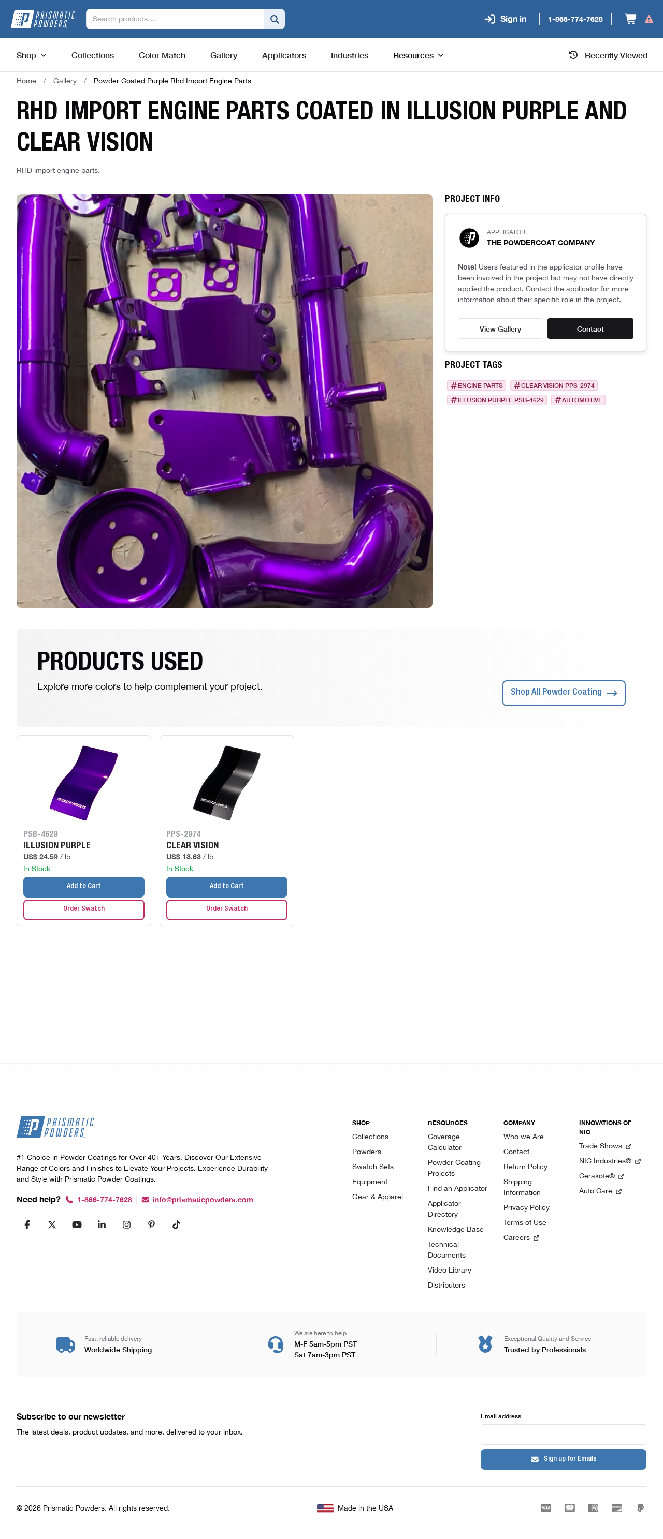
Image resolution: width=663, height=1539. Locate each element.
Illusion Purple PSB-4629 (501, 400)
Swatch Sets (373, 1167)
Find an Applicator (457, 1189)
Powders (366, 1152)
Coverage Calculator (445, 1143)
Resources (413, 55)
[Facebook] (27, 1224)
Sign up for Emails (570, 1459)
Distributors (446, 1285)
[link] (172, 81)
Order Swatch (84, 909)
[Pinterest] (151, 1224)
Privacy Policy (526, 1208)
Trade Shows (600, 1146)
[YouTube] (76, 1224)
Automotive (582, 400)
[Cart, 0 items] (639, 19)
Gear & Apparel (377, 1197)
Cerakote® (597, 1176)
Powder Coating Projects (454, 1168)
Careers (516, 1238)
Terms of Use (524, 1223)
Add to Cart (84, 886)
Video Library (449, 1270)
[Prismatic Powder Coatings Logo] (43, 19)
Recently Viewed (616, 55)
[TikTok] (176, 1224)
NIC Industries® (605, 1161)
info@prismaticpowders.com (203, 1199)
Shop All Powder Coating (556, 692)
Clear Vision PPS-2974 (558, 385)
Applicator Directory (444, 1209)
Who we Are (523, 1137)
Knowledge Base (456, 1229)
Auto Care (595, 1191)
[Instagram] (126, 1224)
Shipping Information (522, 1188)
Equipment (369, 1182)
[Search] (274, 19)
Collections (370, 1137)
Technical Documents (447, 1250)
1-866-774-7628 (104, 1199)
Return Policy (525, 1167)
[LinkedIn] (101, 1224)
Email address (501, 1415)
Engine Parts (480, 385)
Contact (590, 328)
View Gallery (500, 328)
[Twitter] (51, 1224)
